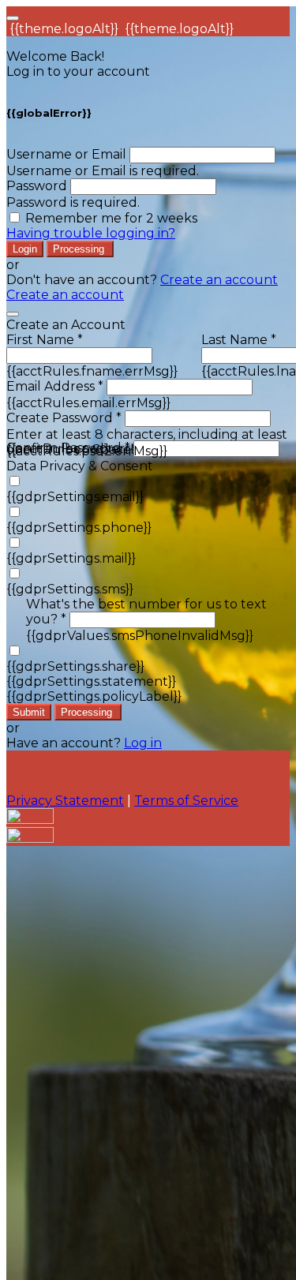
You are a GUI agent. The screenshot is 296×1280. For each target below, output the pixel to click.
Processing (80, 249)
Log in (143, 742)
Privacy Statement (65, 800)
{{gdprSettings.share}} (75, 666)
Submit (29, 712)
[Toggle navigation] (12, 18)
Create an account (219, 279)
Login (25, 249)
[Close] (12, 314)
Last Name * (238, 339)
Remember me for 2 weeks (111, 218)
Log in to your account (78, 71)
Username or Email (66, 154)
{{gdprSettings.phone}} (79, 527)
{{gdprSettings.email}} (75, 496)
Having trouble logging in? (90, 233)
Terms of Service (186, 800)
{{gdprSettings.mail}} (71, 558)
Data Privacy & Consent (79, 465)
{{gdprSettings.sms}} (69, 589)
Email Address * (54, 386)
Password (36, 185)
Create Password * (64, 417)
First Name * (44, 339)
